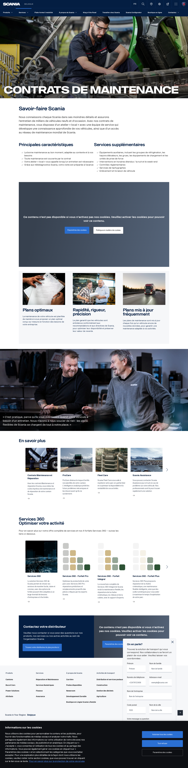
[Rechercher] (143, 4)
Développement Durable (76, 696)
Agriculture (101, 696)
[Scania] (11, 4)
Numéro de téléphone (136, 677)
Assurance (40, 696)
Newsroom (70, 691)
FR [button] (135, 4)
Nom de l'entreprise (135, 691)
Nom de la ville (155, 705)
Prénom (130, 663)
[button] (176, 4)
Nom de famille (155, 663)
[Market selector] (159, 4)
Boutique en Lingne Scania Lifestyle (77, 702)
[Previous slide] (21, 470)
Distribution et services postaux (108, 679)
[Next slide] (167, 470)
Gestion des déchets (105, 691)
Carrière (69, 679)
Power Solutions (12, 691)
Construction (102, 685)
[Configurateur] (168, 4)
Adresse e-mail (155, 677)
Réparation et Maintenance (47, 679)
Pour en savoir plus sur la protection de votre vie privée (57, 761)
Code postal (132, 705)
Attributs (9, 696)
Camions (9, 679)
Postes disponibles (74, 685)
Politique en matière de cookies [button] (108, 230)
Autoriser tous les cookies (162, 734)
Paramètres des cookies (162, 752)
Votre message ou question (138, 719)
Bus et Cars (10, 685)
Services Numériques (45, 685)
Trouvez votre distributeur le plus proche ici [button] (42, 647)
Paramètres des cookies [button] (77, 230)
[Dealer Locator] (151, 4)
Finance (39, 691)
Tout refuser (162, 743)
